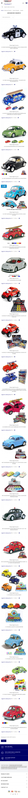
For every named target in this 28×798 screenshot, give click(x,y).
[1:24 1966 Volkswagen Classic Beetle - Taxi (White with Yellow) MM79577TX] (14, 66)
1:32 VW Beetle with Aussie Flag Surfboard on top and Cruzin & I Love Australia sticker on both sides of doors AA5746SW (14, 390)
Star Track (18, 766)
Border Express (12, 765)
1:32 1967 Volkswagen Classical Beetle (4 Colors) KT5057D (14, 178)
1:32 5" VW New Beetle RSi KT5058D (14, 280)
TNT (6, 768)
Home (2, 10)
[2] (14, 580)
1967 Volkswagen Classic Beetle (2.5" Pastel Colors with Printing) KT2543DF (14, 496)
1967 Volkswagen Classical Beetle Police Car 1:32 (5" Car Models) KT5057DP (14, 529)
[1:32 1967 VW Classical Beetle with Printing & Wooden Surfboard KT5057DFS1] (14, 232)
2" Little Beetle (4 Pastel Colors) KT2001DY (14, 658)
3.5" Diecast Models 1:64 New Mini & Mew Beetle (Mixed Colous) (14, 695)
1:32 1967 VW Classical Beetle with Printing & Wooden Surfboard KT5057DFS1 (14, 248)
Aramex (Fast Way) (11, 766)
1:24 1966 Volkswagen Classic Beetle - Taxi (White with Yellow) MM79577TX (14, 81)
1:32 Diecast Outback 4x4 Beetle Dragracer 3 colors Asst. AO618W (14, 353)
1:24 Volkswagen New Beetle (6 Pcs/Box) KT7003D (14, 146)
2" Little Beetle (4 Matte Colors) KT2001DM (14, 626)
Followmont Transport (12, 768)
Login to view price (6, 51)
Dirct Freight (19, 765)
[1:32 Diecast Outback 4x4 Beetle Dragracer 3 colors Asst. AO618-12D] (14, 300)
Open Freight (23, 766)
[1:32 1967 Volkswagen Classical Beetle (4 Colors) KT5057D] (14, 164)
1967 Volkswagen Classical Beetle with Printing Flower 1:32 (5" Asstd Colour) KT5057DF (14, 562)
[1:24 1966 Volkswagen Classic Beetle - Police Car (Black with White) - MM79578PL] (14, 33)
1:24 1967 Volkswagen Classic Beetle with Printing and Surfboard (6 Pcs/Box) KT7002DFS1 (14, 114)
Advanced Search (7, 10)
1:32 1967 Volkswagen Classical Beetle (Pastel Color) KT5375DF (14, 214)
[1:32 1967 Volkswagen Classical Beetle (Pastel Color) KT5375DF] (14, 198)
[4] (14, 713)
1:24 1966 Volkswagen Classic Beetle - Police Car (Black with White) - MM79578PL (14, 48)
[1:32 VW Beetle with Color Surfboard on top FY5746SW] (14, 411)
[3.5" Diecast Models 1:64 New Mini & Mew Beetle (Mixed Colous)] (14, 678)
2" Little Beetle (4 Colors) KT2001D (14, 594)
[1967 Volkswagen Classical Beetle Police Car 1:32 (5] (14, 514)
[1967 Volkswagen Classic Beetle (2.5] (14, 446)
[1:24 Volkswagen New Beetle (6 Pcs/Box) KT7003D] (14, 132)
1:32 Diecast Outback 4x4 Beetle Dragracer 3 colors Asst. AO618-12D (14, 316)
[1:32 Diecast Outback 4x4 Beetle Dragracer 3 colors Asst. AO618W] (14, 336)
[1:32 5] (14, 266)
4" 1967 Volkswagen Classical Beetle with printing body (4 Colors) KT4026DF (14, 728)
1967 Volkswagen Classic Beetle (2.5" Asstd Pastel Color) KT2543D (14, 463)
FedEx (2, 768)
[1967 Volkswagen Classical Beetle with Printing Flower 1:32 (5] (14, 547)
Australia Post (4, 766)
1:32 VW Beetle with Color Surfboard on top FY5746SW (14, 427)
